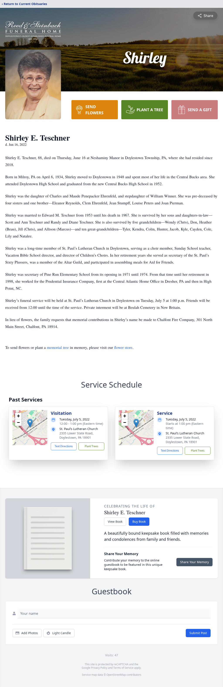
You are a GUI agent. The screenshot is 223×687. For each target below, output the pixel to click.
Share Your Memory (194, 562)
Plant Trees (91, 446)
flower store (123, 347)
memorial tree (58, 347)
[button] (30, 423)
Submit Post (198, 633)
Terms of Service (123, 668)
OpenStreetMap (116, 675)
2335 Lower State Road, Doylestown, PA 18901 (76, 435)
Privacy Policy (99, 668)
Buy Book (139, 521)
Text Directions (64, 446)
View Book (115, 521)
